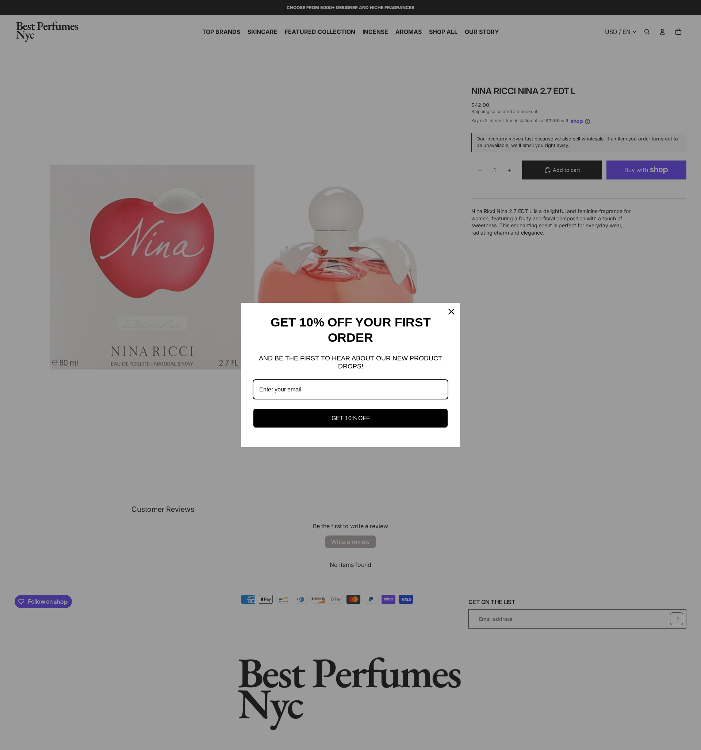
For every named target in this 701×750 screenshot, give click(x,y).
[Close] (451, 311)
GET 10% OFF (351, 418)
